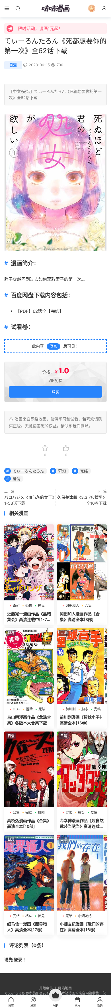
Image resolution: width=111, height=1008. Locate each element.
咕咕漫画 (55, 8)
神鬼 (41, 606)
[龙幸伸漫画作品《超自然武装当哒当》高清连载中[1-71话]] (82, 769)
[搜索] (17, 8)
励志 (84, 709)
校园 (41, 812)
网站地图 (65, 988)
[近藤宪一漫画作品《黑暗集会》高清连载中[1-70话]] (29, 562)
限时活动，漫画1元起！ (40, 28)
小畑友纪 (85, 916)
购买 (55, 391)
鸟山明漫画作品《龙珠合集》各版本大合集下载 (29, 720)
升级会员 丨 (48, 988)
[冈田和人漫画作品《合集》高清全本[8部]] (82, 562)
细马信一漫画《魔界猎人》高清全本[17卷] (27, 926)
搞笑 (81, 812)
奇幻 (62, 470)
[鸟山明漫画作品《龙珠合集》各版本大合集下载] (29, 666)
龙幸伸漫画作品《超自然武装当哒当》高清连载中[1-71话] (82, 823)
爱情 (16, 478)
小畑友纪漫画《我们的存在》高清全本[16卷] (82, 926)
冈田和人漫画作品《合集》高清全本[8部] (80, 616)
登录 (53, 346)
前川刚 (70, 709)
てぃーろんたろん (50, 91)
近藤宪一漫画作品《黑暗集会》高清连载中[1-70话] (29, 616)
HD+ (16, 709)
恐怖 (28, 606)
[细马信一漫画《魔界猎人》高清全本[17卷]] (29, 873)
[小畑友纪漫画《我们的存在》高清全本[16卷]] (82, 873)
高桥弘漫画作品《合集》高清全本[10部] (29, 823)
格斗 (28, 916)
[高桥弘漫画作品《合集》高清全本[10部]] (29, 769)
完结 (26, 91)
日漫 (13, 65)
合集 (88, 606)
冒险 (29, 709)
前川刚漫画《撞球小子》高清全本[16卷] (82, 720)
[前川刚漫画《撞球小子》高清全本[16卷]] (82, 666)
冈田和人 (72, 606)
